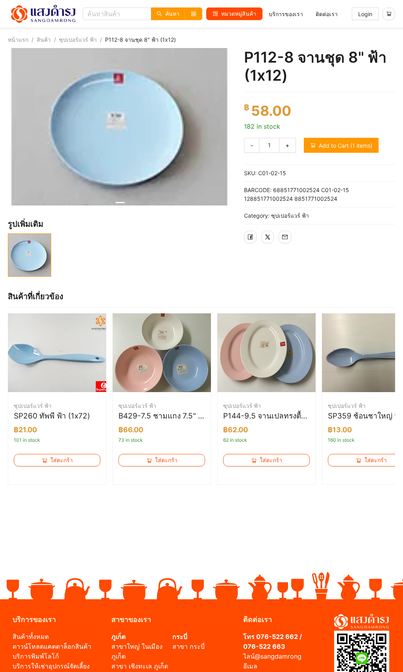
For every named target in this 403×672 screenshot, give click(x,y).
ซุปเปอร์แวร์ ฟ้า (78, 39)
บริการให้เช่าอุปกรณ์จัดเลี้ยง (51, 666)
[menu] (303, 14)
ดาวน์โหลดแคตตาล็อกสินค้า (52, 646)
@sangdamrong (278, 656)
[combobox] (144, 13)
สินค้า (44, 39)
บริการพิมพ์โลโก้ (36, 656)
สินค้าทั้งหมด (31, 637)
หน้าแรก (18, 39)
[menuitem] (286, 14)
